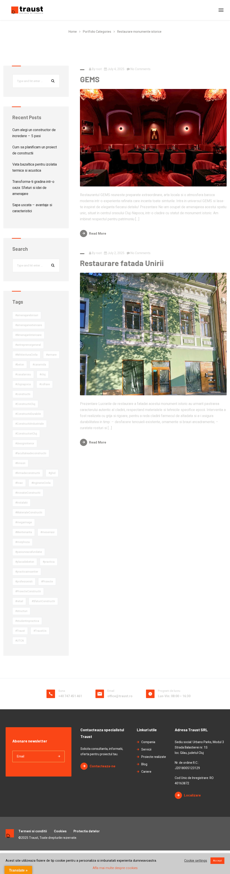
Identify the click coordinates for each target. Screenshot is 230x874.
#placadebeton (24, 562)
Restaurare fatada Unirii (122, 263)
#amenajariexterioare (28, 325)
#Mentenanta (23, 532)
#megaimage (23, 522)
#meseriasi (47, 532)
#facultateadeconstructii (30, 453)
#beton (19, 365)
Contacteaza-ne (102, 766)
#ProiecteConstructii (28, 591)
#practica (49, 562)
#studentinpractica (27, 621)
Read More (97, 233)
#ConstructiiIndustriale (29, 424)
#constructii (22, 394)
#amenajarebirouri (26, 315)
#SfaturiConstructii (43, 601)
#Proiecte (47, 582)
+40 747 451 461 (70, 696)
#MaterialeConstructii (28, 513)
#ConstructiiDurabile (28, 414)
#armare (51, 355)
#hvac (19, 483)
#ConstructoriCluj (26, 434)
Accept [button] (217, 861)
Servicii (146, 749)
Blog (144, 764)
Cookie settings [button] (195, 861)
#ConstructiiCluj (25, 404)
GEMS (90, 79)
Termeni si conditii (32, 831)
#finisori (20, 463)
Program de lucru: (169, 691)
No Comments (140, 69)
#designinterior (24, 443)
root (99, 69)
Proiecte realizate (153, 757)
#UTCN (19, 641)
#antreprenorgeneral (28, 345)
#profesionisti (24, 582)
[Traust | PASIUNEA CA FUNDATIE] (27, 10)
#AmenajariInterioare (28, 335)
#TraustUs (39, 631)
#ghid (52, 473)
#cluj (43, 374)
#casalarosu (23, 374)
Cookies (60, 831)
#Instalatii (21, 503)
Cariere (146, 771)
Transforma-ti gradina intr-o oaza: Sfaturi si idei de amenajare (33, 188)
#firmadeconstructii (27, 473)
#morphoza (22, 542)
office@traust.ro (120, 696)
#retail (19, 601)
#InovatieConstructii (27, 493)
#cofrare (44, 384)
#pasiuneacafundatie (28, 552)
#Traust (20, 631)
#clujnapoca (23, 384)
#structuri (21, 611)
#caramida (39, 365)
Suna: (62, 691)
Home (73, 31)
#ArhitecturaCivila (26, 355)
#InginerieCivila (41, 483)
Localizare (192, 795)
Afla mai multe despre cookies (115, 867)
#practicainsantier (26, 572)
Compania (148, 742)
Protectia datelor (86, 831)
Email (110, 691)
